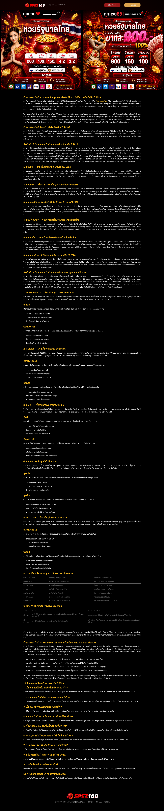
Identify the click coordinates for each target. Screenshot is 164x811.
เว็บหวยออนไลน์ (101, 101)
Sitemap (61, 5)
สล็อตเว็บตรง (53, 5)
